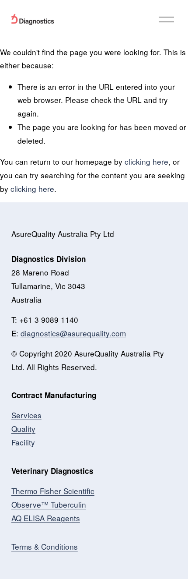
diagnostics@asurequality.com (73, 333)
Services (26, 415)
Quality (23, 428)
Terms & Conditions (44, 546)
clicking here (146, 161)
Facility (23, 442)
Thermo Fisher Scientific (52, 490)
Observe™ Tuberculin (48, 504)
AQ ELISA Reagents (45, 517)
